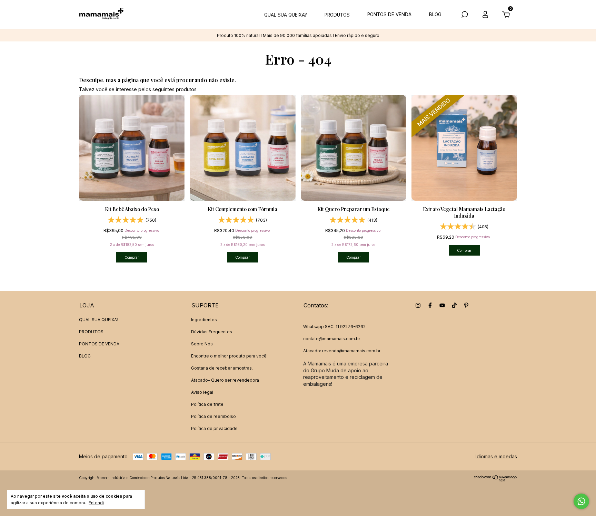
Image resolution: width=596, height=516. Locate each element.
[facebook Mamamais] (430, 305)
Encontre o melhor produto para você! (229, 356)
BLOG (435, 14)
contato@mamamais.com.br (331, 338)
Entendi (96, 502)
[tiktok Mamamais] (454, 305)
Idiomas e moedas (496, 456)
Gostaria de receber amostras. (222, 368)
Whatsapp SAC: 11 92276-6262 (334, 326)
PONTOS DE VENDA (389, 14)
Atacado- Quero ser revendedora (225, 380)
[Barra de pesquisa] (464, 15)
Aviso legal (202, 392)
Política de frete (207, 404)
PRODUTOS (337, 15)
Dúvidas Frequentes (211, 331)
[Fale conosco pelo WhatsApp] (581, 501)
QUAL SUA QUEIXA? (285, 15)
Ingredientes (204, 319)
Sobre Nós (202, 343)
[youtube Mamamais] (442, 305)
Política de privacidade (214, 428)
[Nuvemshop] (495, 479)
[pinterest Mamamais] (466, 305)
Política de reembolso (213, 416)
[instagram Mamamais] (418, 305)
